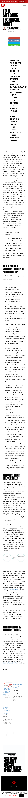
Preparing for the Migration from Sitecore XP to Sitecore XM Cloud (7, 691)
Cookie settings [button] (12, 795)
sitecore (11, 735)
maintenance (19, 732)
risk (4, 735)
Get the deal (21, 1)
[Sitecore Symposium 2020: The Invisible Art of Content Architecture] (8, 716)
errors (10, 732)
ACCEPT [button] (21, 795)
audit (5, 732)
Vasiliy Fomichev (13, 27)
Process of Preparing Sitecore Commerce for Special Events (13, 764)
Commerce (12, 754)
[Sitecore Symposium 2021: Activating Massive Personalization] (18, 693)
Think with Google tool (12, 589)
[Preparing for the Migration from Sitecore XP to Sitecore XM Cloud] (7, 684)
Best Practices (12, 29)
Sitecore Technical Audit (11, 663)
